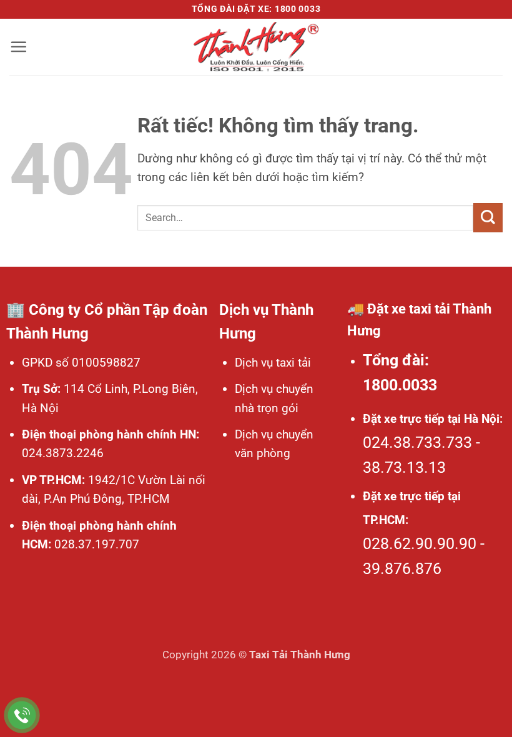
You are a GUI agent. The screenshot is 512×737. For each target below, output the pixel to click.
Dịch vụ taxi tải (273, 362)
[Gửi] (488, 217)
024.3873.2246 (63, 453)
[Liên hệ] (22, 715)
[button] (18, 46)
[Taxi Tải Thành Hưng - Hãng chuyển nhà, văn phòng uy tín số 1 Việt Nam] (256, 47)
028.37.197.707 (95, 544)
